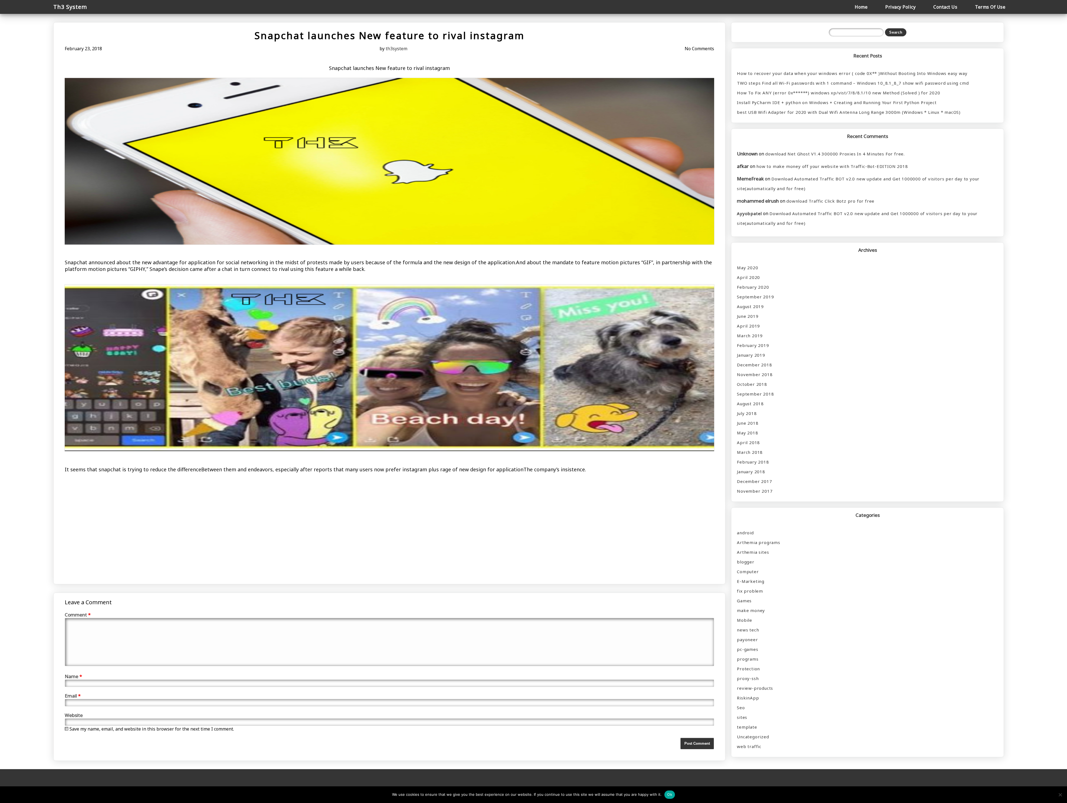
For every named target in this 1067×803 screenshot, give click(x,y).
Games (744, 600)
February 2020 (753, 287)
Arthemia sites (753, 552)
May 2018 (747, 433)
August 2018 (750, 403)
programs (747, 659)
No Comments (699, 49)
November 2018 (754, 374)
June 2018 (747, 423)
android (745, 532)
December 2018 (754, 364)
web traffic (749, 746)
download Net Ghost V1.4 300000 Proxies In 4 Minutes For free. (835, 154)
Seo (741, 707)
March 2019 (750, 335)
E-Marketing (750, 581)
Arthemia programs (758, 542)
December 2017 (754, 481)
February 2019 (753, 345)
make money (751, 610)
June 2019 (747, 316)
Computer (748, 571)
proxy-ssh (748, 678)
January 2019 (751, 355)
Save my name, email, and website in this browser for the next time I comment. (151, 729)
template (747, 727)
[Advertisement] (231, 514)
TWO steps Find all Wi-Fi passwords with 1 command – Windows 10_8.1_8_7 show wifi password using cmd (853, 83)
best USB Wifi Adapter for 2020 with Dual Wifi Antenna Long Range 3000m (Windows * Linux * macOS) (849, 112)
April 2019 (748, 326)
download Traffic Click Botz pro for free (830, 201)
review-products (755, 688)
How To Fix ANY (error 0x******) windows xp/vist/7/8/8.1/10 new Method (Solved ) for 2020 (838, 92)
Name (73, 676)
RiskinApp (748, 698)
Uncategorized (753, 736)
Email (73, 696)
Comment (78, 614)
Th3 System (70, 7)
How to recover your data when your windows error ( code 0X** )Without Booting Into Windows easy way (852, 73)
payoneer (747, 639)
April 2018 (748, 442)
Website (74, 715)
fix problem (750, 591)
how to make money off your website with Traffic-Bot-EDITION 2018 (832, 166)
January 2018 (751, 471)
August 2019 (750, 306)
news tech (748, 630)
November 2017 (754, 491)
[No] (1060, 794)
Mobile (744, 620)
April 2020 (748, 277)
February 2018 (753, 462)
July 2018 (747, 413)
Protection (748, 668)
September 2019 (755, 296)
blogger (745, 562)
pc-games (747, 649)
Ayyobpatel (749, 213)
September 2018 (755, 394)
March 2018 (750, 452)
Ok (669, 794)
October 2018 (752, 384)
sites (742, 717)
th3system (396, 49)
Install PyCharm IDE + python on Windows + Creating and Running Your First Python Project (836, 102)
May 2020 (747, 267)
